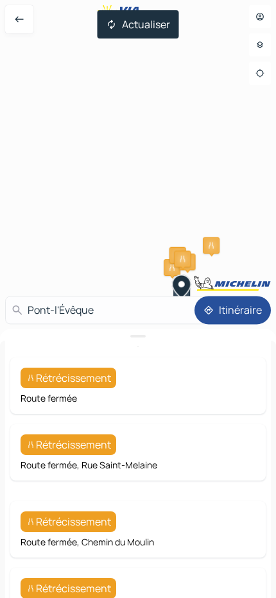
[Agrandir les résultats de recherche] (138, 336)
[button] (211, 245)
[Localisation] (260, 73)
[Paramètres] (260, 44)
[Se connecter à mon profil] (260, 16)
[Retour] (19, 19)
